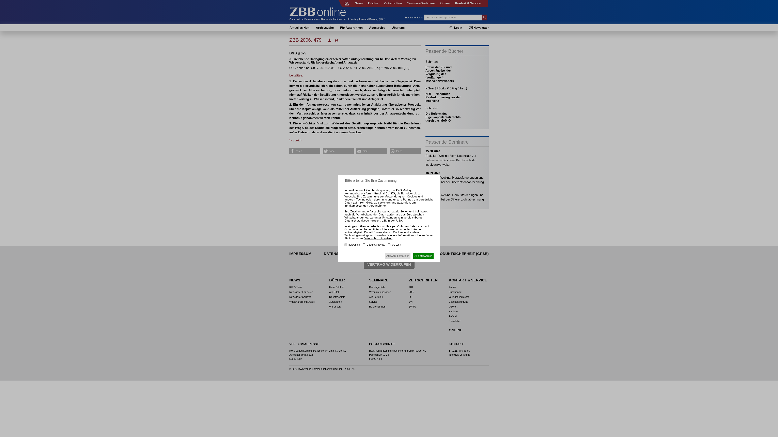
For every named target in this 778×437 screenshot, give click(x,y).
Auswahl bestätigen (397, 255)
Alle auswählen (423, 255)
